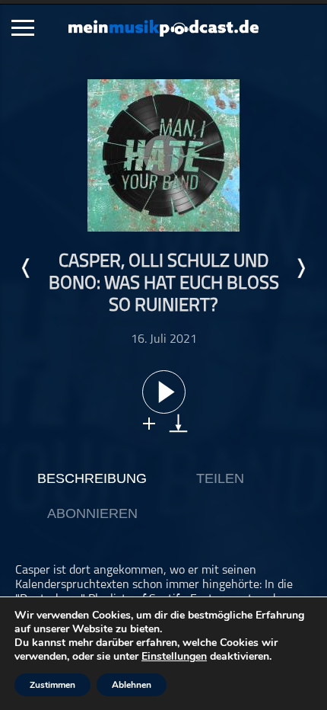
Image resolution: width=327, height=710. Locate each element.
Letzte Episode (26, 268)
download (178, 423)
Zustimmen (52, 685)
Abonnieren (92, 513)
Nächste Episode (300, 268)
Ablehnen (131, 685)
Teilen (220, 478)
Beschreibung (92, 478)
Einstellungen (174, 657)
